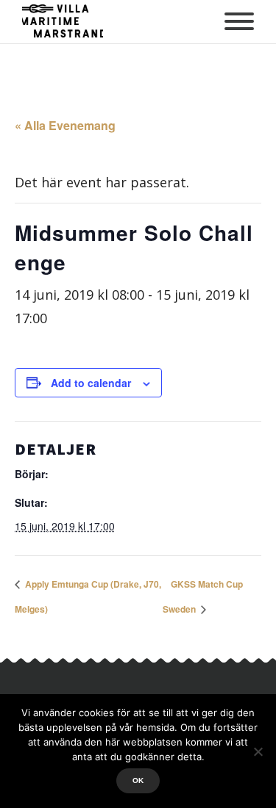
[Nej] (257, 751)
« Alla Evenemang (65, 125)
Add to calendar (91, 382)
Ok (138, 780)
